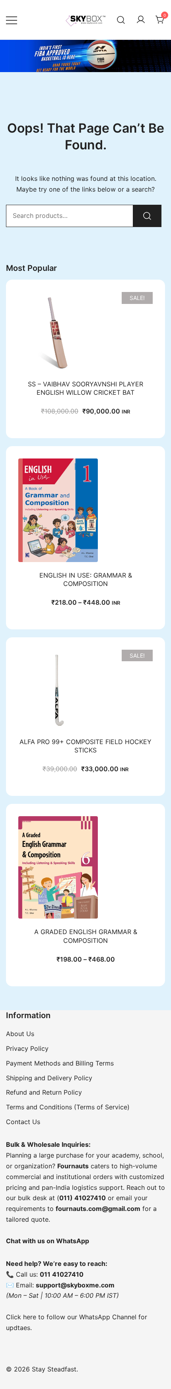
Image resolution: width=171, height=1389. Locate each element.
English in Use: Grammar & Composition (85, 579)
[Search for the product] (147, 216)
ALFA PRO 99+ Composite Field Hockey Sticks (85, 746)
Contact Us (23, 1122)
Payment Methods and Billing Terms (60, 1063)
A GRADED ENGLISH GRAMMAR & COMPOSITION (85, 936)
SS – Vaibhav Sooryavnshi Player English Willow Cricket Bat (85, 388)
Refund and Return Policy (44, 1092)
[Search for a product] (121, 19)
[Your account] (141, 20)
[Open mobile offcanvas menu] (11, 19)
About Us (20, 1034)
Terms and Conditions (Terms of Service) (68, 1107)
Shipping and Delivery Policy (49, 1078)
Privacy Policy (27, 1048)
